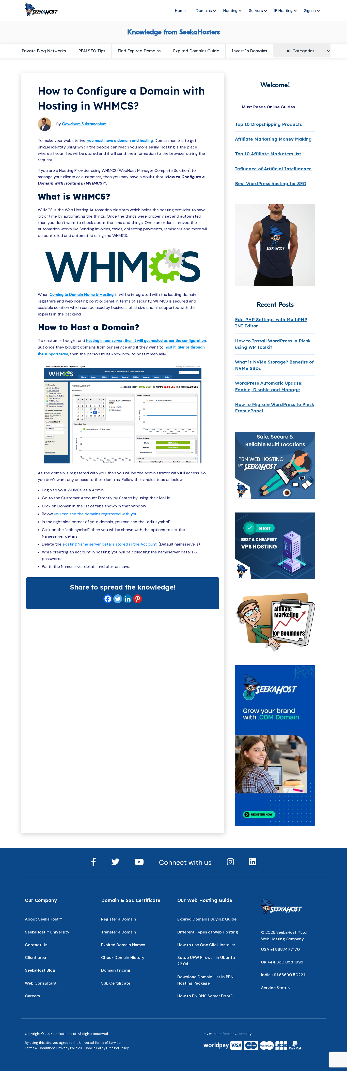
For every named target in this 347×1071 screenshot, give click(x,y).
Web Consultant (41, 983)
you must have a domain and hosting (120, 140)
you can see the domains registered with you (95, 514)
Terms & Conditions (40, 1048)
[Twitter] (117, 598)
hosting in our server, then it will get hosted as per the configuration (146, 340)
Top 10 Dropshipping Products (268, 124)
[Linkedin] (127, 598)
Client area (35, 957)
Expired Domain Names (123, 944)
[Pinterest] (137, 598)
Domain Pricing (115, 970)
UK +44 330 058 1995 (282, 962)
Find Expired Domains (139, 50)
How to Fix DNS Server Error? (204, 996)
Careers (32, 996)
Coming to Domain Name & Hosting (82, 294)
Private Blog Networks (44, 50)
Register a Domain (118, 919)
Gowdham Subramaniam (84, 124)
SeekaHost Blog (40, 970)
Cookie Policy (94, 1048)
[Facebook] (107, 598)
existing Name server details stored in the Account (109, 544)
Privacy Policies (70, 1048)
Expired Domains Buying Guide (206, 919)
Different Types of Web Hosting (207, 932)
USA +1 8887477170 (280, 949)
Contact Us (36, 944)
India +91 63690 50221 (283, 974)
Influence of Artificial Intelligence (273, 168)
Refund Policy (118, 1048)
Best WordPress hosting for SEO (270, 183)
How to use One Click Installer (206, 944)
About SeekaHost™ (43, 919)
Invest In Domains (249, 50)
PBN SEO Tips (91, 50)
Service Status (275, 987)
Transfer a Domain (118, 932)
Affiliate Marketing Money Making (273, 139)
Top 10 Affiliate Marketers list (268, 153)
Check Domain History (122, 957)
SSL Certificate (115, 983)
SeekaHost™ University (47, 932)
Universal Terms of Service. (100, 1042)
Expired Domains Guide (196, 50)
